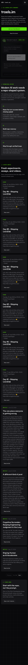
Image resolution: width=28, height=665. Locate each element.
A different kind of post (12, 474)
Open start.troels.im (9, 601)
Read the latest (14, 33)
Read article (7, 463)
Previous (9, 575)
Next (20, 575)
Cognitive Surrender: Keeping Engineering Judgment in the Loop (12, 524)
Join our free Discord (14, 29)
